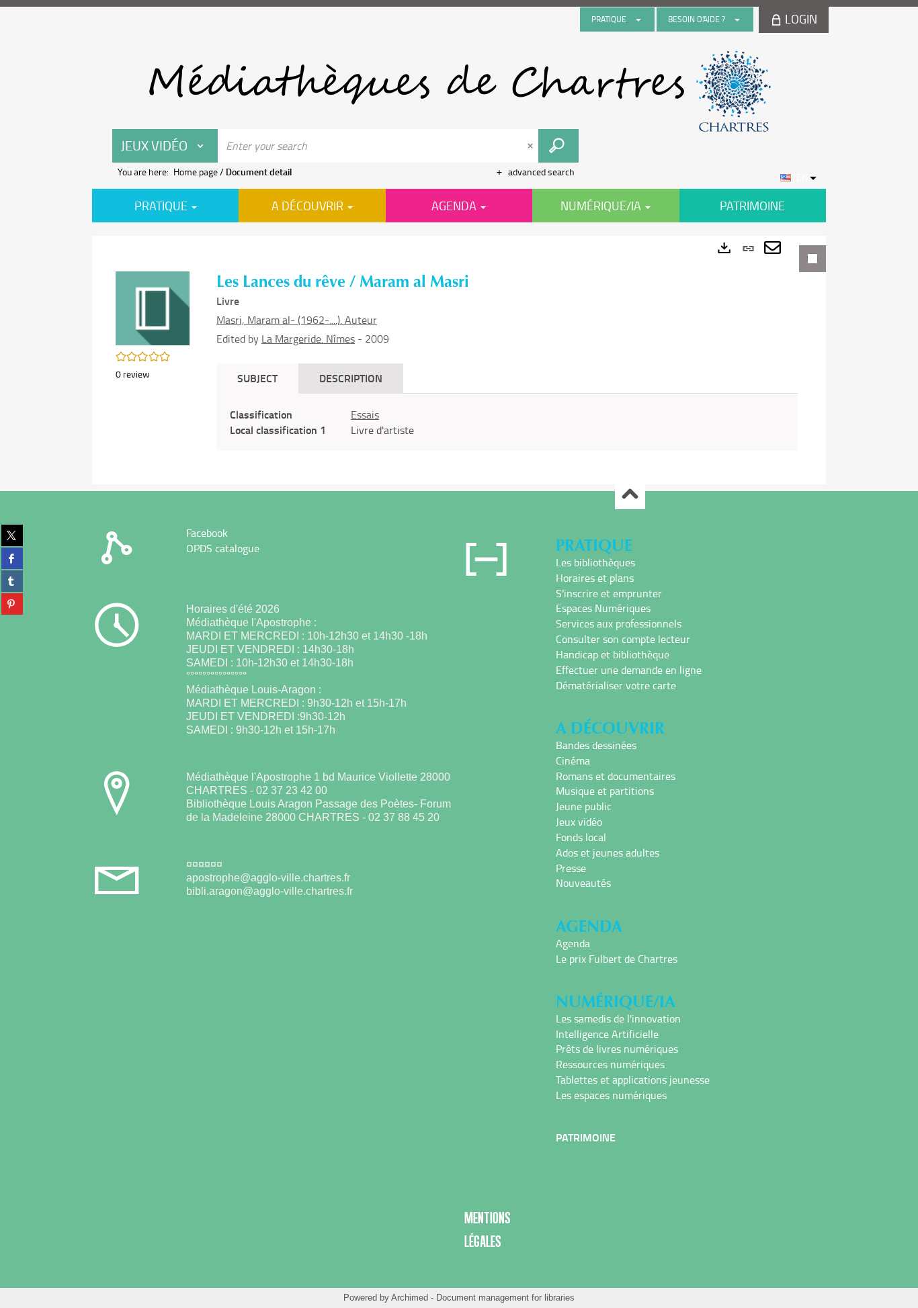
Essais (365, 414)
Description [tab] (350, 378)
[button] (153, 307)
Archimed (409, 1298)
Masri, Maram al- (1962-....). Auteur (296, 319)
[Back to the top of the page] (630, 494)
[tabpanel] (459, 360)
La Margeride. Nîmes (308, 338)
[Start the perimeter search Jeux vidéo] (558, 146)
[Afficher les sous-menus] (638, 19)
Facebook (207, 532)
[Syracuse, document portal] (459, 91)
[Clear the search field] (531, 146)
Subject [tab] (257, 378)
